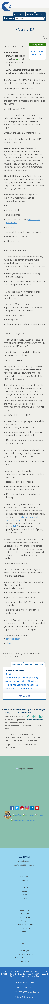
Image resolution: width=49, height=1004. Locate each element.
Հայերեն (14, 974)
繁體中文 (28, 971)
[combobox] (28, 18)
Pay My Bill (24, 921)
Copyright (40, 709)
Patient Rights (24, 951)
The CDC (10, 643)
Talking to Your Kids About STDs (22, 684)
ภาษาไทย (35, 976)
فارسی (22, 974)
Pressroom (24, 891)
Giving (24, 898)
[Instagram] (27, 808)
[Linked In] (32, 808)
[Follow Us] (17, 808)
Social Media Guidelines (24, 954)
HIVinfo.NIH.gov (13, 638)
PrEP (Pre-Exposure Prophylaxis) (22, 677)
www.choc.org (33, 992)
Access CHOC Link (24, 928)
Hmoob (23, 976)
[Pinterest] (22, 808)
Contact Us (24, 880)
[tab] (39, 664)
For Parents (19, 14)
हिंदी (29, 976)
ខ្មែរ (17, 976)
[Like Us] (12, 808)
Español (20, 971)
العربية (44, 974)
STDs (8, 673)
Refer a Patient (24, 917)
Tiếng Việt (37, 971)
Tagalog (46, 971)
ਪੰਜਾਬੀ (12, 976)
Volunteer (24, 932)
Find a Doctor (24, 914)
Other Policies (25, 962)
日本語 (37, 974)
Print (25, 696)
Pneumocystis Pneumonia (19, 688)
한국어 (5, 974)
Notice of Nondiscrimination (24, 958)
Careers (24, 895)
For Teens (40, 14)
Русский (30, 974)
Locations (24, 887)
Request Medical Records (25, 924)
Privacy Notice (25, 947)
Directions (24, 884)
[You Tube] (37, 808)
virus (18, 58)
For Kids (30, 14)
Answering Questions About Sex (22, 681)
